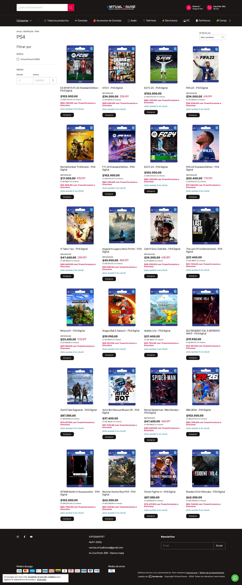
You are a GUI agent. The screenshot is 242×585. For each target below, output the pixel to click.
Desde (20, 74)
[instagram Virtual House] (18, 536)
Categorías (22, 20)
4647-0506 (95, 542)
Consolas (81, 20)
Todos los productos (56, 20)
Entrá (196, 6)
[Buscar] (71, 7)
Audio (132, 20)
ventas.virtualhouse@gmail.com (106, 547)
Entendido (41, 579)
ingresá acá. (192, 572)
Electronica (169, 20)
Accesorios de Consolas (107, 20)
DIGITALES (28, 31)
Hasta (36, 74)
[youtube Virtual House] (31, 536)
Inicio (19, 31)
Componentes (225, 20)
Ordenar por (205, 33)
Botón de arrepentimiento (212, 572)
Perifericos (202, 20)
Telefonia (149, 20)
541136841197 (97, 536)
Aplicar (53, 80)
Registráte (198, 9)
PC (186, 20)
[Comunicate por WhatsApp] (235, 578)
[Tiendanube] (150, 577)
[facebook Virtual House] (24, 536)
